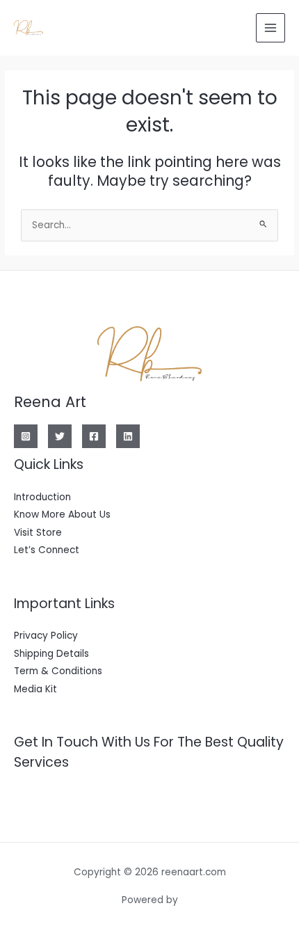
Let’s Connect (46, 550)
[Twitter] (60, 436)
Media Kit (35, 689)
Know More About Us (62, 514)
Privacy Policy (46, 635)
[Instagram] (26, 436)
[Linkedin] (128, 436)
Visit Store (38, 532)
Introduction (42, 497)
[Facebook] (94, 436)
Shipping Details (51, 653)
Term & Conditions (58, 671)
